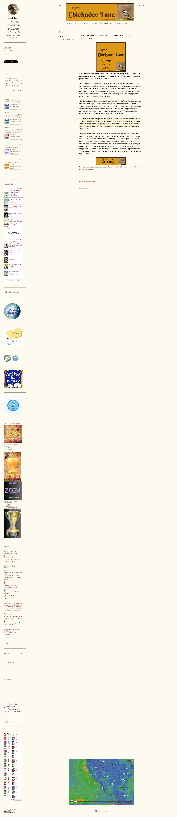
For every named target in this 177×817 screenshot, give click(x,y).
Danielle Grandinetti (14, 254)
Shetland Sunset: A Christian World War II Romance (15, 245)
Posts (8, 49)
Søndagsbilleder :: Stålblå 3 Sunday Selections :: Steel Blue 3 (12, 577)
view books (19, 114)
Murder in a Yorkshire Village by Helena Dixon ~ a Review (13, 617)
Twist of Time (12, 258)
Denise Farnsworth (14, 207)
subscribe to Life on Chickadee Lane (119, 167)
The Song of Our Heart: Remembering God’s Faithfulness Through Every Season (13, 223)
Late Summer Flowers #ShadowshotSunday (11, 586)
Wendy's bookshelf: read (13, 240)
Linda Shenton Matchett (15, 248)
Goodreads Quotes (17, 90)
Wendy (11, 104)
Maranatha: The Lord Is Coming (14, 193)
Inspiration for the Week (67, 39)
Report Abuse (9, 663)
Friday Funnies (8, 624)
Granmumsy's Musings (79, 23)
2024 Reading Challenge (13, 132)
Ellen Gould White (14, 195)
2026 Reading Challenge (13, 102)
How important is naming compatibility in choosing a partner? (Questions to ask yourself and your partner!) (12, 607)
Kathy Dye (8, 228)
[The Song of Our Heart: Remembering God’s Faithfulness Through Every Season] (6, 224)
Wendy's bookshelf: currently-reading (13, 189)
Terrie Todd (12, 267)
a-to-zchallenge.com (10, 451)
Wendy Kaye (13, 17)
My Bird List (116, 23)
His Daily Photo (9, 558)
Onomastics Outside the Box (13, 603)
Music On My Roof (10, 633)
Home (68, 23)
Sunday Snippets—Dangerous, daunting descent (10, 596)
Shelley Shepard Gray (14, 274)
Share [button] (61, 32)
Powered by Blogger (103, 811)
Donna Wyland (13, 202)
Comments (10, 50)
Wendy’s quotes (9, 74)
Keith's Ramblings (9, 566)
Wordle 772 (7, 568)
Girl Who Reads (9, 615)
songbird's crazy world (11, 551)
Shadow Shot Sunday (10, 553)
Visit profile (13, 38)
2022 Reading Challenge (13, 162)
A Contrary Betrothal (14, 206)
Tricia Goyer (12, 259)
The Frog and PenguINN (12, 623)
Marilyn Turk (12, 216)
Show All (7, 634)
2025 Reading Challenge (13, 117)
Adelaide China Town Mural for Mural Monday (12, 560)
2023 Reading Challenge (13, 147)
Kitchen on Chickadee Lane (100, 23)
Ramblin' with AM (9, 584)
